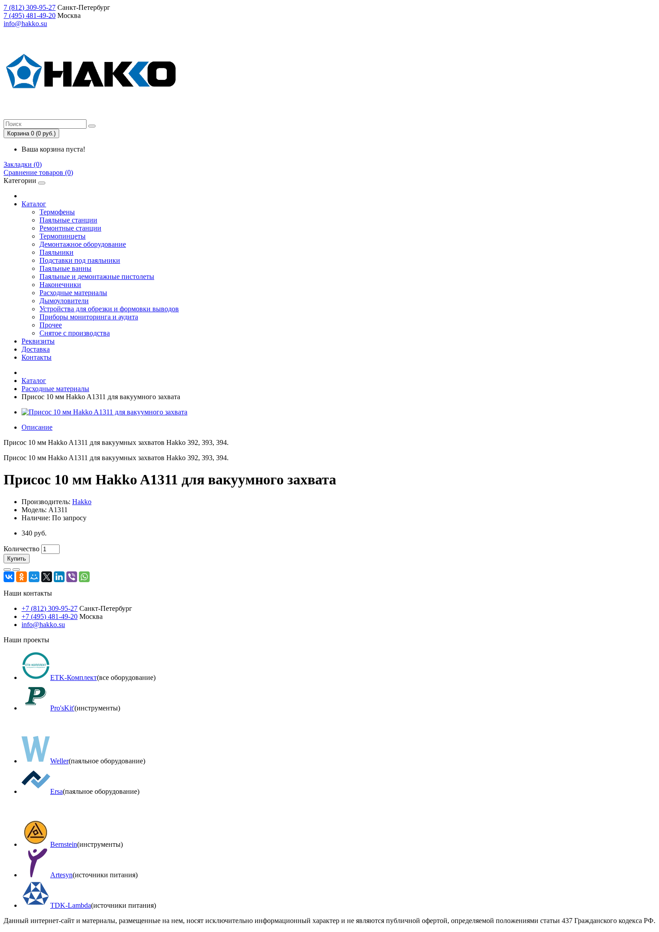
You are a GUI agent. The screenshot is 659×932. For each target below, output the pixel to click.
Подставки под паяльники (79, 260)
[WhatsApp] (84, 576)
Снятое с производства (74, 333)
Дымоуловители (64, 301)
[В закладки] (7, 569)
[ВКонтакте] (9, 576)
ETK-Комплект (73, 677)
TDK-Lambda (70, 905)
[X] (46, 576)
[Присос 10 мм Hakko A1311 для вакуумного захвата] (104, 412)
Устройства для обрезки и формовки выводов (109, 309)
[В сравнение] (16, 569)
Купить (16, 558)
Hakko (81, 501)
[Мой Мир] (34, 576)
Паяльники (56, 252)
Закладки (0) (23, 164)
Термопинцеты (62, 236)
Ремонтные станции (70, 228)
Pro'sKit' (62, 708)
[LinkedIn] (59, 576)
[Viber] (71, 576)
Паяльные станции (68, 220)
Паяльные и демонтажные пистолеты (96, 276)
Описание (37, 427)
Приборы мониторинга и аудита (88, 317)
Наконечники (60, 284)
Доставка (36, 349)
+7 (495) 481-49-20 (50, 616)
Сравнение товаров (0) (38, 172)
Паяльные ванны (65, 268)
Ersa (56, 791)
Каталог (34, 204)
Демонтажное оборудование (82, 244)
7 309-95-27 (30, 7)
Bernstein (63, 844)
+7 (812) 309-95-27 (50, 608)
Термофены (57, 212)
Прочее (50, 325)
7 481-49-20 (30, 15)
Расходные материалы (73, 292)
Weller (59, 761)
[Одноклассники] (21, 576)
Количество (21, 549)
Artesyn (61, 875)
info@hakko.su (25, 23)
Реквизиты (38, 341)
